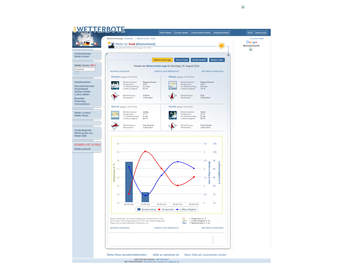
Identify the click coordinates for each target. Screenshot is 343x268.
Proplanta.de (150, 262)
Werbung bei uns (83, 133)
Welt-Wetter (165, 32)
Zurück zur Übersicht (166, 71)
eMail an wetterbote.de (166, 254)
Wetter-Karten (81, 56)
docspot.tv (162, 262)
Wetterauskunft (82, 149)
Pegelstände (81, 89)
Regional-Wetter (221, 32)
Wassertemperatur (84, 86)
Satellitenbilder (82, 82)
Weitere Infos (217, 60)
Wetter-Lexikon (82, 112)
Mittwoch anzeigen (212, 71)
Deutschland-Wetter (201, 32)
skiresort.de (174, 262)
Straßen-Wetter (82, 91)
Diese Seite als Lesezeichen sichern (205, 254)
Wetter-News (81, 115)
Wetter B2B (80, 135)
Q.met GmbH (258, 38)
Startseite (128, 38)
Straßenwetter (199, 60)
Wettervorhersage (162, 60)
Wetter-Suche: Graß (146, 38)
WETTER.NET (162, 259)
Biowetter (79, 98)
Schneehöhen (82, 104)
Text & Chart (181, 60)
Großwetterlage (82, 53)
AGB (250, 32)
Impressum (260, 32)
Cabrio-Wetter (82, 94)
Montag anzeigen (119, 71)
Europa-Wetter (181, 32)
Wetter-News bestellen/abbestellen (126, 254)
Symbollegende (83, 130)
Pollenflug (79, 101)
